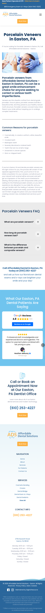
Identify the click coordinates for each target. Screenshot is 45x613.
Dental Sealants (22, 497)
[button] (40, 14)
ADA (28, 586)
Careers (34, 586)
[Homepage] (22, 436)
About (22, 462)
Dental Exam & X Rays (22, 494)
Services (22, 465)
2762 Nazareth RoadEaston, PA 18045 (22, 540)
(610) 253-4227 (22, 407)
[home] (11, 14)
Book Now (22, 21)
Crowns (22, 488)
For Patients (22, 468)
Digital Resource (32, 590)
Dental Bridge (22, 491)
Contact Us (22, 471)
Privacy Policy (21, 586)
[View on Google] (22, 349)
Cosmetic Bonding (22, 485)
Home (22, 459)
